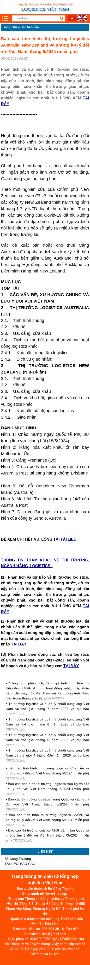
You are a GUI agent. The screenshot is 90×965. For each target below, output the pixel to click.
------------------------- (19, 114)
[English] (82, 20)
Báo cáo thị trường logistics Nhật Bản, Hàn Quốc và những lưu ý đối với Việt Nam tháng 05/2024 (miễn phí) (47, 835)
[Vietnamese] (72, 20)
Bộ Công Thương (18, 859)
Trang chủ (9, 27)
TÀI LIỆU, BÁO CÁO (20, 864)
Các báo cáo (30, 27)
